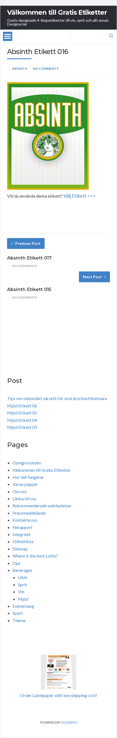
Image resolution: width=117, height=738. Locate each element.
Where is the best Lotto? (35, 555)
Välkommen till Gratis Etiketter (57, 12)
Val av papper (25, 484)
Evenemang (23, 606)
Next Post (92, 276)
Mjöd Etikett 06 (22, 405)
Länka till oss (24, 498)
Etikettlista (23, 541)
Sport (18, 613)
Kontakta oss (25, 519)
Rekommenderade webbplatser (42, 505)
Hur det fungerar (28, 477)
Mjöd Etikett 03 (22, 427)
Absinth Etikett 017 (29, 258)
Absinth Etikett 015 (29, 289)
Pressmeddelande (29, 512)
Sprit (22, 584)
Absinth (19, 68)
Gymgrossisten (27, 462)
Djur (17, 563)
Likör (23, 577)
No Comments (46, 68)
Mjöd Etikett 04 (22, 420)
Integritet (21, 534)
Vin (21, 591)
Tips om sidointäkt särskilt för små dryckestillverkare (57, 398)
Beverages (22, 570)
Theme (19, 620)
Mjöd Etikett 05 (22, 412)
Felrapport (22, 527)
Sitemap (20, 548)
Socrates (69, 722)
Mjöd (23, 598)
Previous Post (28, 243)
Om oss (20, 491)
